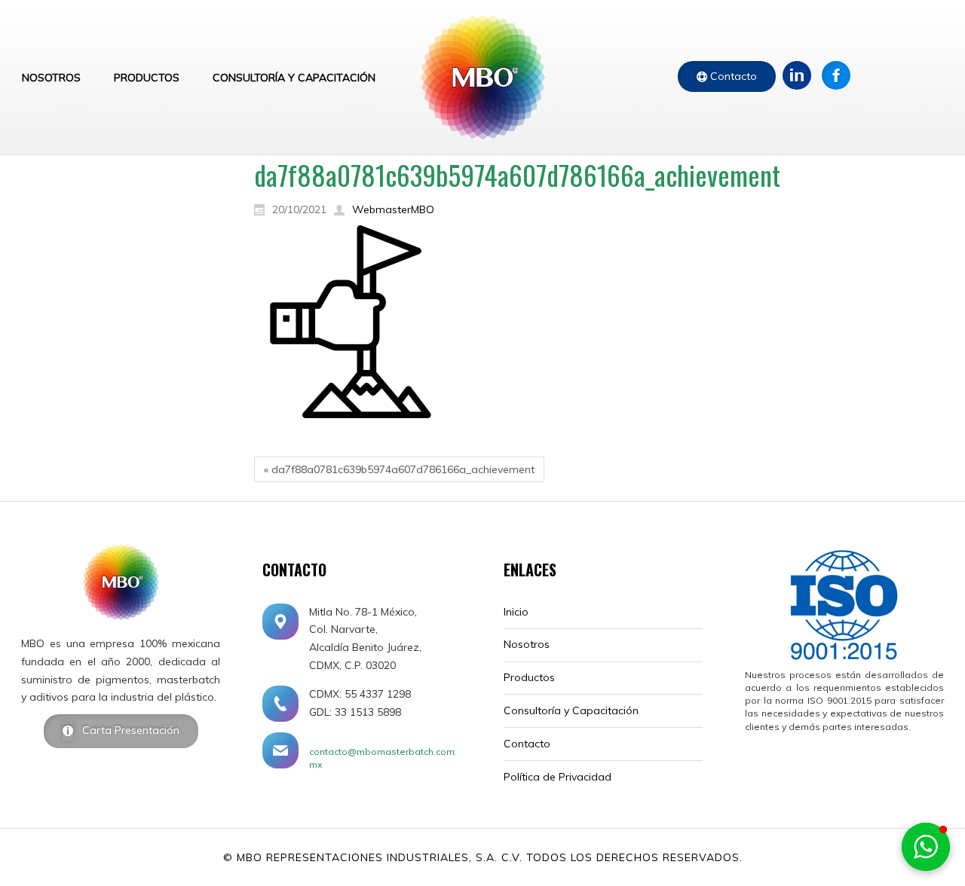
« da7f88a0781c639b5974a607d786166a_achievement (399, 469)
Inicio (516, 612)
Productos (529, 677)
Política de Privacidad (557, 777)
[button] (926, 847)
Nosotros (527, 644)
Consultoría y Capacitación (571, 710)
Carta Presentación (126, 730)
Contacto (732, 76)
